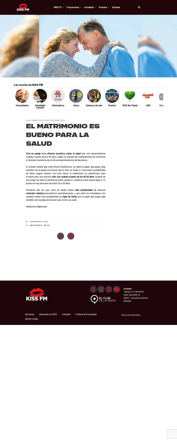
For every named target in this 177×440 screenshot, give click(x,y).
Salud (47, 225)
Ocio (46, 222)
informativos (57, 120)
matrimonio (36, 225)
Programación (73, 7)
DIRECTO (58, 7)
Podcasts (103, 7)
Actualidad (89, 7)
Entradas (116, 7)
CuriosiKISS (36, 222)
